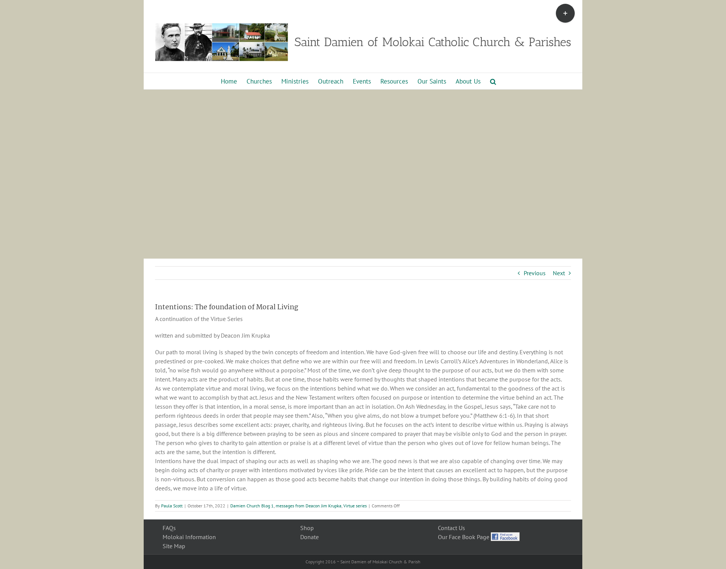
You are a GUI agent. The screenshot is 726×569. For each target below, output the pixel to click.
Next (559, 273)
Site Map (174, 546)
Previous (535, 273)
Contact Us (451, 528)
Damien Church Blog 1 (252, 506)
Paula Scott (172, 506)
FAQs (169, 528)
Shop (307, 528)
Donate (309, 537)
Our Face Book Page (464, 537)
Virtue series (355, 506)
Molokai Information (189, 537)
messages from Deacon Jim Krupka (308, 506)
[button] (493, 81)
